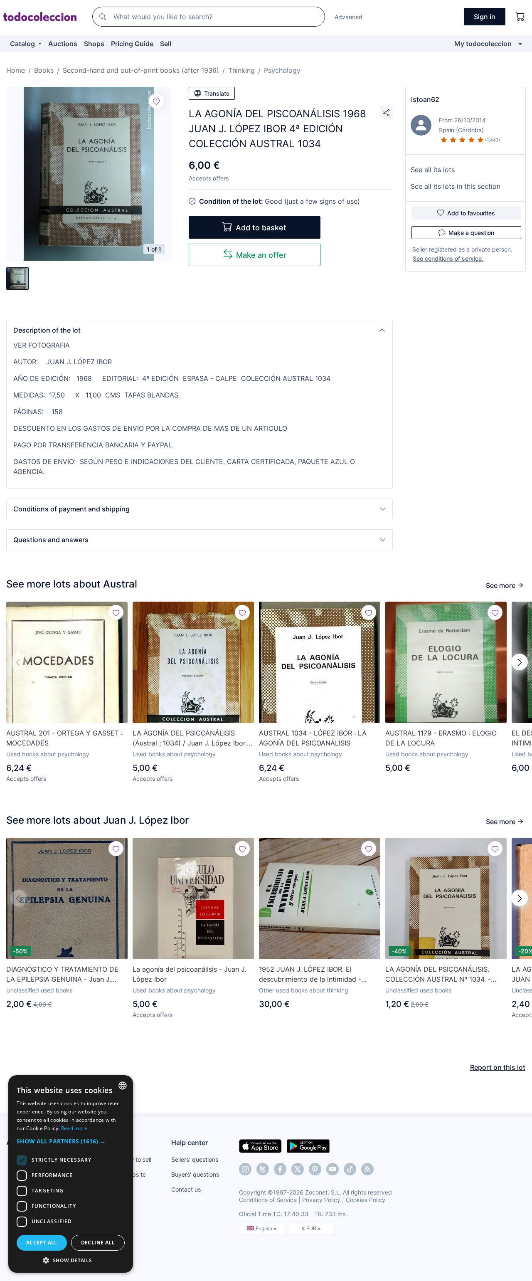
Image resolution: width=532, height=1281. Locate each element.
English (264, 1228)
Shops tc (134, 1174)
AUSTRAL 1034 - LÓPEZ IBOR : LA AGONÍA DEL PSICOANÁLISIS (313, 738)
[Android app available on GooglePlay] (308, 1145)
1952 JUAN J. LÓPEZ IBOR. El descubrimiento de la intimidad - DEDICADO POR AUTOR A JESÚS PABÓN (312, 974)
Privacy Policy (321, 1199)
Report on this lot (497, 1067)
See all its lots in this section (455, 186)
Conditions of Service (268, 1199)
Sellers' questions (194, 1159)
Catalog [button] (23, 43)
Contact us (186, 1189)
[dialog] (70, 1174)
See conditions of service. (448, 258)
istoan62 (425, 99)
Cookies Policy (365, 1199)
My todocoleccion (483, 43)
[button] (199, 330)
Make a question (471, 232)
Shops (94, 43)
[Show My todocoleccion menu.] (520, 43)
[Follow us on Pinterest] (315, 1169)
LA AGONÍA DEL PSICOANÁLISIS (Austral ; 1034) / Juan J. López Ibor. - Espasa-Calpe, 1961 (192, 738)
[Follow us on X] (297, 1169)
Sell (165, 43)
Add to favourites (471, 213)
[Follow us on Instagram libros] (262, 1169)
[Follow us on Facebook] (280, 1169)
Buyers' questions (195, 1174)
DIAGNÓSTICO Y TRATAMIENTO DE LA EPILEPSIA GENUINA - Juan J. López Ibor (62, 974)
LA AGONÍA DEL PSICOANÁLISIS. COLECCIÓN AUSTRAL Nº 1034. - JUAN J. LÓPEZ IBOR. (438, 974)
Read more (74, 1128)
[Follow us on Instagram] (245, 1169)
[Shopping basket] (520, 16)
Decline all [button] (98, 1242)
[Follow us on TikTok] (350, 1169)
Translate (216, 93)
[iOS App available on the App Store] (260, 1145)
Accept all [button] (41, 1242)
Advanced (348, 16)
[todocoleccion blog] (367, 1169)
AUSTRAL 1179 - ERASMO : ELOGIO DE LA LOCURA (441, 738)
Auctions (62, 43)
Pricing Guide (132, 43)
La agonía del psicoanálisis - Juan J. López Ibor (189, 974)
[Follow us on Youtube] (332, 1169)
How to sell (136, 1159)
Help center (189, 1142)
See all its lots (433, 169)
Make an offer (261, 255)
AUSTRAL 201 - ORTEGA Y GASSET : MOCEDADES (64, 738)
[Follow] (156, 101)
